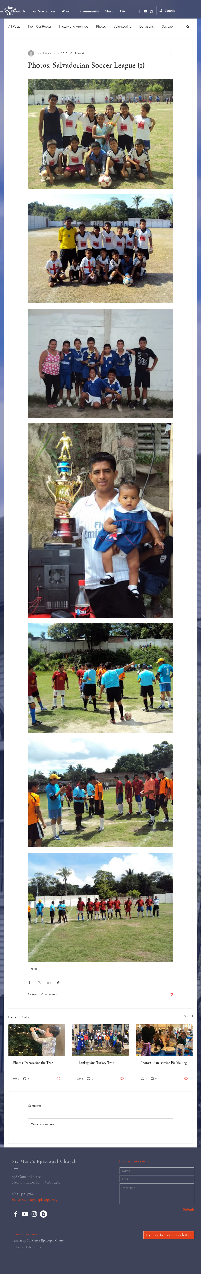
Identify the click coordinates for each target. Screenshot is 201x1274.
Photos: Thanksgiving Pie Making (164, 1063)
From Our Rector (39, 26)
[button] (188, 26)
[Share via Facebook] (30, 982)
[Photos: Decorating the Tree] (36, 1040)
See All (188, 1016)
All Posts (14, 26)
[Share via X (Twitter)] (39, 982)
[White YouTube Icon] (145, 11)
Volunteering (123, 26)
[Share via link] (58, 982)
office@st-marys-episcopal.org (34, 1199)
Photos (101, 26)
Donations (146, 26)
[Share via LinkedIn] (49, 982)
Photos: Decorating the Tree (33, 1063)
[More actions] (170, 53)
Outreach (168, 26)
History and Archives (73, 26)
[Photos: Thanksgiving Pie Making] (164, 1040)
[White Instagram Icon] (152, 11)
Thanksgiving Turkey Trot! (96, 1063)
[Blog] (43, 1214)
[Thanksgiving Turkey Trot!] (100, 1040)
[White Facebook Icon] (139, 11)
